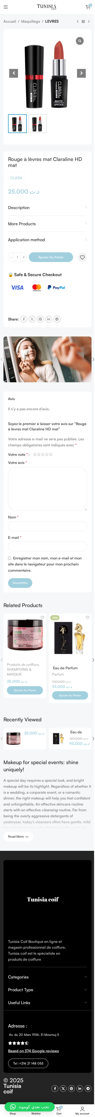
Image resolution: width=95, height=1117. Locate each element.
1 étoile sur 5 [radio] (35, 454)
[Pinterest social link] (40, 319)
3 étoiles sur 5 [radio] (43, 454)
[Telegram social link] (56, 319)
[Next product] (89, 22)
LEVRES (52, 21)
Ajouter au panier (51, 257)
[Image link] (42, 899)
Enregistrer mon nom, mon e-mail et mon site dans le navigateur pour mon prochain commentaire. (45, 564)
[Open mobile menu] (5, 7)
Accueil (9, 21)
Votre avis (17, 462)
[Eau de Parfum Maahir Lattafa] (58, 738)
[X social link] (32, 319)
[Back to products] (83, 22)
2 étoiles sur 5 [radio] (39, 454)
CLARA (16, 178)
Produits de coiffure (23, 664)
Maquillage (30, 21)
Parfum (58, 674)
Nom (13, 517)
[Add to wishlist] (82, 257)
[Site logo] (47, 6)
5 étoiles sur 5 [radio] (51, 454)
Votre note (18, 454)
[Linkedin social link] (48, 319)
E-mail (14, 537)
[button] (30, 1106)
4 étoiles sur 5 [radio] (47, 454)
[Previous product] (77, 22)
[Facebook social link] (23, 319)
